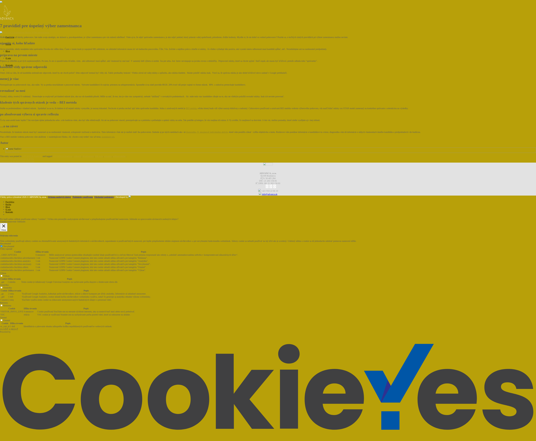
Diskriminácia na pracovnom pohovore (17, 161)
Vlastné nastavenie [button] (8, 221)
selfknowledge (119, 156)
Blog (8, 51)
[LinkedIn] (271, 187)
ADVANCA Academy (7, 19)
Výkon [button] (3, 273)
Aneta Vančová (12, 151)
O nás (8, 58)
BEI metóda (191, 108)
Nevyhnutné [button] (5, 243)
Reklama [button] (4, 303)
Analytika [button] (4, 285)
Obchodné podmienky (104, 197)
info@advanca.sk (269, 194)
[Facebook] (267, 187)
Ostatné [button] (3, 317)
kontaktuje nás (108, 137)
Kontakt (9, 212)
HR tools (99, 156)
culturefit (78, 156)
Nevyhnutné (8, 246)
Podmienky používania (83, 197)
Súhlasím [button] (21, 221)
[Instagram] (274, 187)
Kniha (8, 204)
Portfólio (10, 202)
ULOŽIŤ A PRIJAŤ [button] (9, 329)
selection (108, 156)
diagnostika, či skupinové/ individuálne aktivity (207, 132)
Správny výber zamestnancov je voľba (17, 159)
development (88, 156)
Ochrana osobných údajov (59, 197)
